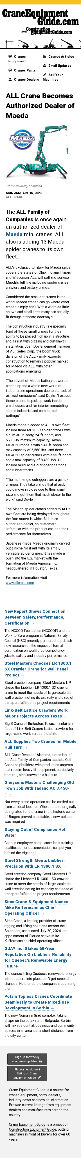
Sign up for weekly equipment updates (25, 1059)
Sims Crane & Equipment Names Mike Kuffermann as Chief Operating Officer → (36, 907)
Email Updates (59, 66)
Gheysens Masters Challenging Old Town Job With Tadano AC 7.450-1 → (39, 788)
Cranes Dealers (26, 80)
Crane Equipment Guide (27, 1124)
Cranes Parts (24, 70)
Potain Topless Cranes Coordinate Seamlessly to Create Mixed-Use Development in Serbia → (38, 1002)
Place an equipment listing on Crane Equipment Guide (27, 1073)
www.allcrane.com (20, 583)
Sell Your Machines (53, 77)
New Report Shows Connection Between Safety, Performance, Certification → (34, 617)
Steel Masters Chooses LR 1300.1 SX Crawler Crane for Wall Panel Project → (38, 669)
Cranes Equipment (17, 59)
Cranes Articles (60, 57)
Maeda (14, 234)
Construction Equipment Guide (32, 1129)
